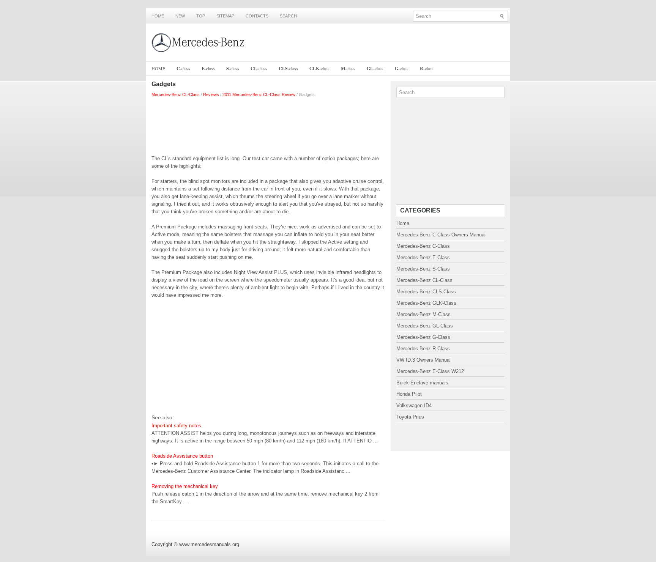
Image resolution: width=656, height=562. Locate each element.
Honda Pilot (409, 394)
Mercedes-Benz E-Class (423, 257)
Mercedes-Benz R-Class (423, 348)
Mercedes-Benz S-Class (423, 269)
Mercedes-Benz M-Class (423, 314)
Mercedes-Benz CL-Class (175, 94)
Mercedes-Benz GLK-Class (426, 303)
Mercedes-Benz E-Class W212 (430, 371)
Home (157, 16)
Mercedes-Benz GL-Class (424, 326)
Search (288, 16)
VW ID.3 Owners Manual (423, 360)
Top (200, 16)
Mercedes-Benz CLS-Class (426, 291)
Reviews (211, 94)
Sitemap (225, 16)
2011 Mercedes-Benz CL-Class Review (258, 94)
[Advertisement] (268, 124)
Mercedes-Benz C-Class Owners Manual (441, 235)
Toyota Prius (410, 417)
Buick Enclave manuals (422, 383)
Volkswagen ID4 (414, 405)
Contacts (257, 16)
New (180, 16)
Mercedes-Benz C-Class (423, 246)
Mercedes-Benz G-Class (423, 337)
